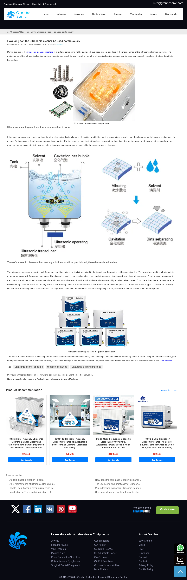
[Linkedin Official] (38, 510)
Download (144, 553)
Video (142, 545)
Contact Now (167, 509)
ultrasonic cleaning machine (40, 52)
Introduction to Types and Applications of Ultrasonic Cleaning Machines (45, 379)
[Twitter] (15, 510)
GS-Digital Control (103, 549)
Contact (143, 561)
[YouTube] (72, 510)
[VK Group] (49, 510)
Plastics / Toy (58, 553)
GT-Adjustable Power (105, 553)
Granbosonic (166, 360)
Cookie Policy (146, 569)
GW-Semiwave (102, 557)
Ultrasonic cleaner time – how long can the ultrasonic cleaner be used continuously (55, 375)
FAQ (141, 549)
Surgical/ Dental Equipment (65, 565)
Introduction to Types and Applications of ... (31, 492)
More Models (101, 569)
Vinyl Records (58, 549)
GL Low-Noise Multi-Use (107, 565)
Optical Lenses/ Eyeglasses (65, 561)
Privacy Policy (146, 565)
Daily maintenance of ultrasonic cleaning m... (32, 484)
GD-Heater (99, 545)
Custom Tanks (101, 541)
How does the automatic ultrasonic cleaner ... (118, 480)
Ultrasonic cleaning (57, 367)
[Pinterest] (61, 510)
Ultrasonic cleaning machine (86, 367)
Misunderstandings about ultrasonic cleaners (118, 488)
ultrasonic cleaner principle (29, 367)
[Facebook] (27, 510)
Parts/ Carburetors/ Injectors (65, 557)
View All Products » (169, 390)
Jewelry (55, 541)
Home (6, 32)
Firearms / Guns (59, 545)
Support (15, 32)
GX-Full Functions (103, 561)
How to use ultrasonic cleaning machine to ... (32, 488)
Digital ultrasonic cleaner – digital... (27, 480)
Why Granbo (145, 541)
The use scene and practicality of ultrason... (117, 484)
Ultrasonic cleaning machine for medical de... (118, 492)
